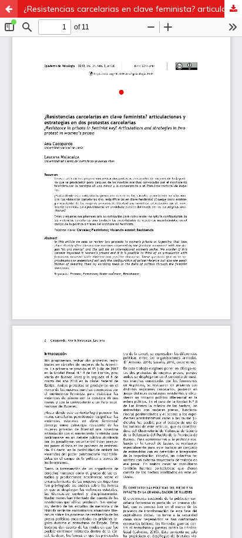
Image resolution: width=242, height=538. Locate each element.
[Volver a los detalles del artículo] (9, 9)
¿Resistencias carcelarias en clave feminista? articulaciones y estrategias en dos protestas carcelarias (132, 9)
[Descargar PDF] (233, 9)
